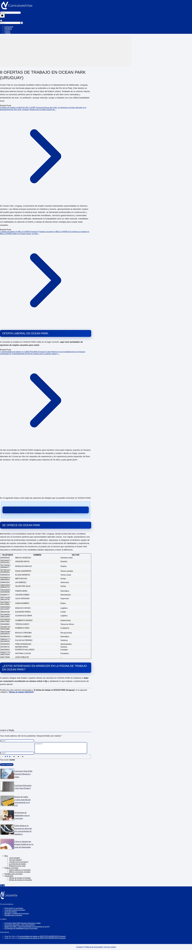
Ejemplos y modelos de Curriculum (16, 913)
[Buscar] (2, 16)
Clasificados (8, 876)
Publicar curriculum (11, 868)
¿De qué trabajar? (15, 860)
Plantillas (8, 29)
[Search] (22, 23)
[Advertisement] (65, 51)
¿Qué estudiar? (14, 858)
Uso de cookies (110, 947)
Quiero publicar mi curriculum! (20, 870)
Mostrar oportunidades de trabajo (45, 509)
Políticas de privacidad (93, 947)
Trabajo (7, 33)
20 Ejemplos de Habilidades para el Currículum (21, 928)
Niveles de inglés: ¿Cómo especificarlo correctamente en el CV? (27, 926)
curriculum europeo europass (14, 910)
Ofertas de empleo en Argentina (20, 880)
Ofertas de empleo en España (20, 878)
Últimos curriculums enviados (19, 872)
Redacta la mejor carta (17, 866)
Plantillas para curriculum (13, 874)
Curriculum (8, 27)
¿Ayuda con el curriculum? (18, 862)
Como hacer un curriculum (13, 908)
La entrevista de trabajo (17, 864)
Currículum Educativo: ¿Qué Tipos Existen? (19, 925)
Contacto (79, 947)
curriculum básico (10, 912)
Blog (6, 856)
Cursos (7, 31)
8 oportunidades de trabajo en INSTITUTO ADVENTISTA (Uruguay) (42, 936)
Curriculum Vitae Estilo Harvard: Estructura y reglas (22, 923)
